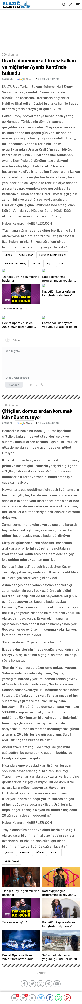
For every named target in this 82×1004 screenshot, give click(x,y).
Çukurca (9, 852)
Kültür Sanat (26, 254)
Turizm (36, 263)
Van (61, 263)
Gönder (14, 385)
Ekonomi (25, 852)
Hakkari (54, 852)
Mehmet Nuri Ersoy (15, 263)
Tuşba (49, 263)
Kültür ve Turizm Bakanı (52, 254)
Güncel (8, 254)
